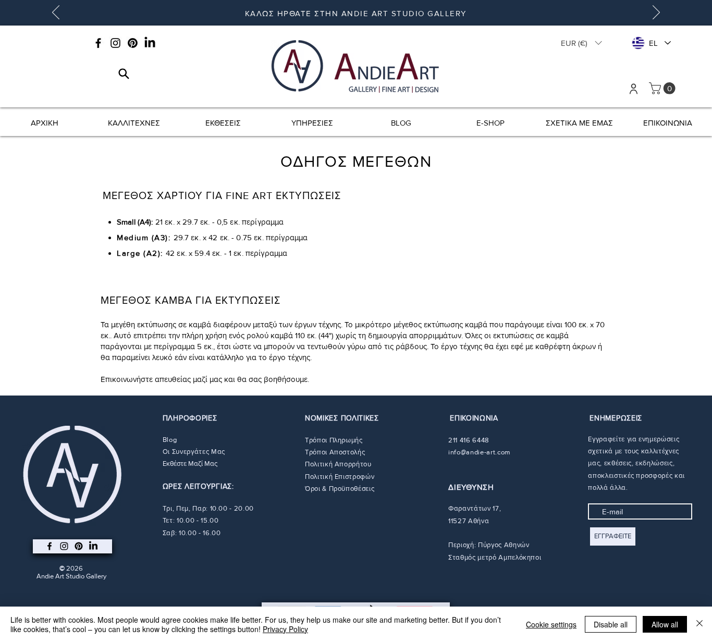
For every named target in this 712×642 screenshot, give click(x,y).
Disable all (611, 624)
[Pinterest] (132, 43)
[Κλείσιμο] (699, 624)
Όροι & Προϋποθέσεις (339, 488)
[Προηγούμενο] (55, 13)
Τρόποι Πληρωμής (334, 440)
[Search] (124, 73)
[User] (634, 88)
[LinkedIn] (149, 43)
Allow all (665, 624)
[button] (581, 43)
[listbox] (581, 43)
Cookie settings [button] (551, 624)
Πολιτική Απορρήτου (338, 464)
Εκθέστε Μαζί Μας (190, 463)
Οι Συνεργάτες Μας (194, 451)
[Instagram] (115, 43)
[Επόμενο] (656, 13)
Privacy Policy (285, 629)
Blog (170, 439)
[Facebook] (98, 43)
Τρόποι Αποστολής (335, 452)
